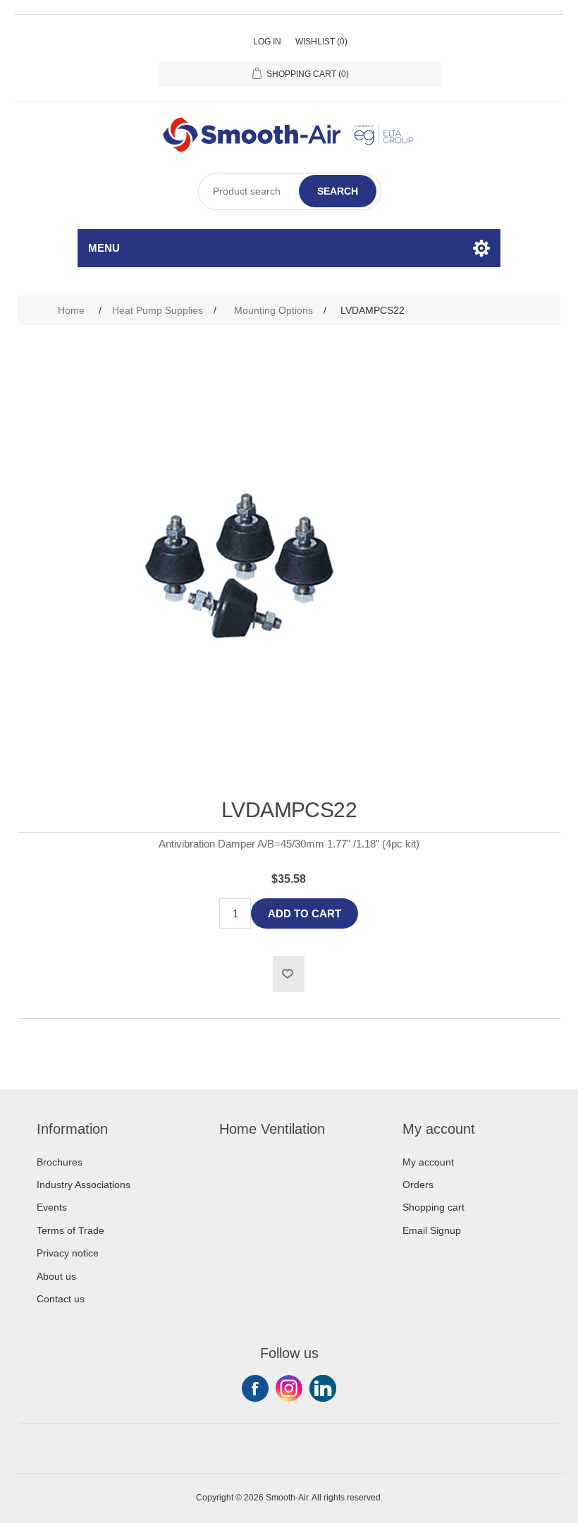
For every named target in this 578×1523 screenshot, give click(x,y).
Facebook (255, 1388)
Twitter (289, 1388)
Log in (267, 42)
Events (52, 1207)
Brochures (59, 1162)
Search (337, 191)
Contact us (61, 1298)
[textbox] (289, 191)
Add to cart (304, 913)
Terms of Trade (70, 1230)
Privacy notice (68, 1253)
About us (56, 1276)
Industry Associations (83, 1184)
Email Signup (431, 1230)
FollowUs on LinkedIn (322, 1388)
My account (428, 1162)
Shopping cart (433, 1207)
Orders (418, 1184)
